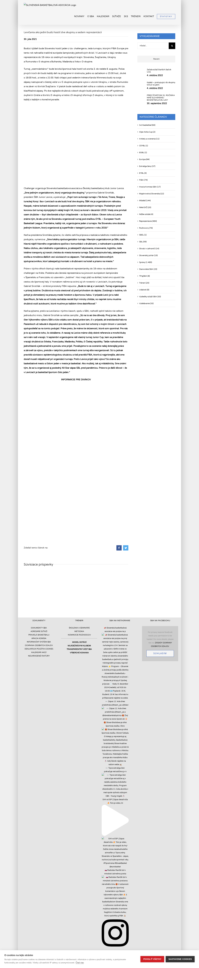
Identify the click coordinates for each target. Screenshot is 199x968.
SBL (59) (143, 242)
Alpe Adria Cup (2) (147, 132)
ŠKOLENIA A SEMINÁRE (79, 628)
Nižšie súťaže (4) (146, 214)
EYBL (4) (143, 173)
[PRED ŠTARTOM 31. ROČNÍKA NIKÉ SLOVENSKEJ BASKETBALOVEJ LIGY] (141, 99)
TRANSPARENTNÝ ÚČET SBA (79, 649)
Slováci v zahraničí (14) (149, 248)
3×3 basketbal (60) (147, 125)
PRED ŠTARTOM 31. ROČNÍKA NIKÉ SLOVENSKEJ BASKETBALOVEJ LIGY (161, 97)
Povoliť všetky (152, 959)
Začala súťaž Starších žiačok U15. (159, 70)
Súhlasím (160, 653)
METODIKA (79, 631)
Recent (156, 59)
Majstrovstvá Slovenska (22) (151, 194)
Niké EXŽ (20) (145, 207)
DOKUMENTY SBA (39, 628)
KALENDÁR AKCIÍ (38, 652)
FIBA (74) (143, 180)
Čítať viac (80, 963)
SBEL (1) (143, 235)
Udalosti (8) (144, 290)
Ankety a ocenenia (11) (149, 139)
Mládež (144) (145, 200)
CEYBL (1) (143, 146)
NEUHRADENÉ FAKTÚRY (39, 656)
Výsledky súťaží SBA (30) (150, 296)
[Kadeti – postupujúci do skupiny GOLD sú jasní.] (141, 85)
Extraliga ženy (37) (147, 166)
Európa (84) (144, 159)
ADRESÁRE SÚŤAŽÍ (39, 631)
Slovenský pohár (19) (148, 255)
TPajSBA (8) (144, 276)
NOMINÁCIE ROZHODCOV (79, 635)
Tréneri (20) (144, 283)
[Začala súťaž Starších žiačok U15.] (141, 72)
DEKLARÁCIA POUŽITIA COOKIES (39, 649)
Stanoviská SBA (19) (148, 269)
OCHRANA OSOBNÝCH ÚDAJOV (39, 645)
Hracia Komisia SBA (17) (150, 187)
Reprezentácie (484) (148, 221)
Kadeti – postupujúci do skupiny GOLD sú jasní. (161, 83)
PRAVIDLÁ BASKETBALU (38, 635)
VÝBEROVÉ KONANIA (79, 653)
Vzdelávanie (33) (146, 303)
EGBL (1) (143, 152)
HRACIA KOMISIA (38, 638)
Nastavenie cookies (180, 959)
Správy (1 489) (145, 262)
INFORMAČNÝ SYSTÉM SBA (39, 642)
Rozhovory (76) (146, 228)
